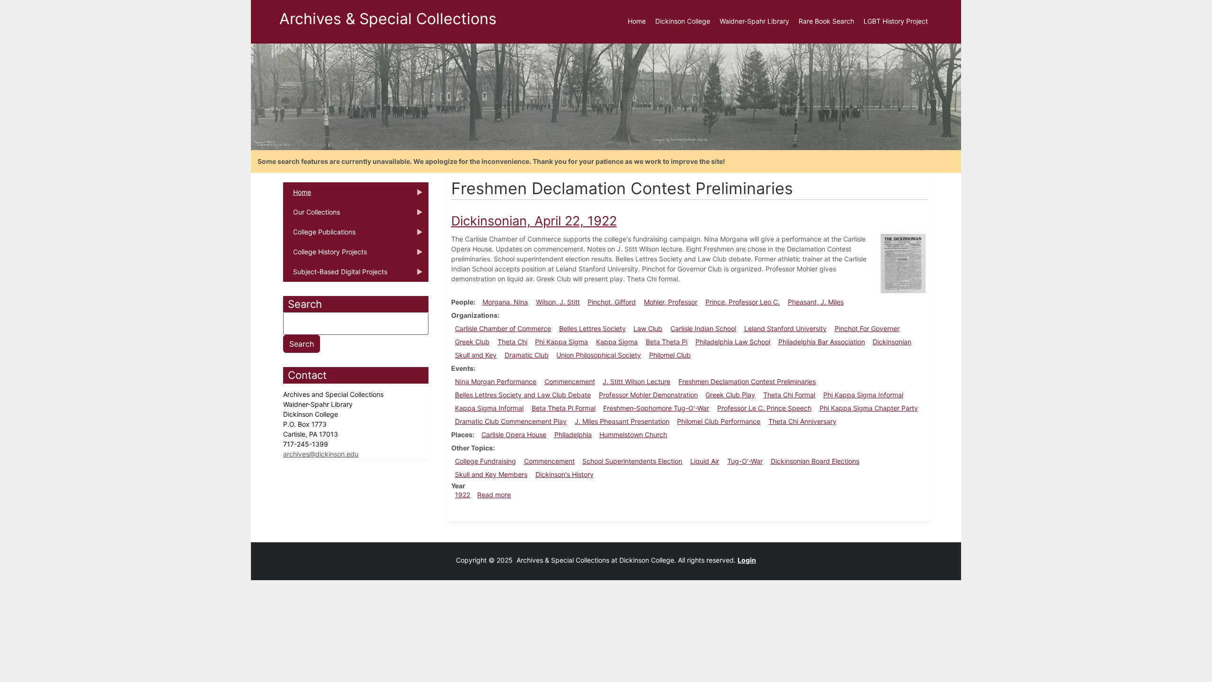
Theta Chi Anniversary (802, 421)
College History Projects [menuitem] (325, 255)
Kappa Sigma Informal (489, 408)
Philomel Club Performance (718, 421)
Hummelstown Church (633, 435)
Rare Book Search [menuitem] (826, 21)
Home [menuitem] (637, 21)
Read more (494, 495)
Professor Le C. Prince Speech (764, 408)
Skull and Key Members (491, 474)
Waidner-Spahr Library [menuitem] (754, 21)
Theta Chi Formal (789, 395)
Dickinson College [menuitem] (682, 21)
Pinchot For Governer (867, 328)
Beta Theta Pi (666, 342)
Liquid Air (704, 461)
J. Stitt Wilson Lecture (636, 381)
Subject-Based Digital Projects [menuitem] (335, 275)
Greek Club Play (730, 395)
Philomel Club (670, 355)
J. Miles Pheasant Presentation (622, 421)
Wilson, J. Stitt (558, 302)
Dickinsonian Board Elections (815, 461)
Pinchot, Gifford (612, 302)
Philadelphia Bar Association (821, 342)
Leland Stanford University (785, 328)
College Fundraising (485, 461)
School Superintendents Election (632, 461)
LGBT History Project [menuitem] (896, 21)
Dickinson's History (564, 474)
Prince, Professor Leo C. (742, 302)
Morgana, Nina (505, 302)
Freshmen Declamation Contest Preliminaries (747, 381)
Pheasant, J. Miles (816, 302)
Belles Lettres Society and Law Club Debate (523, 395)
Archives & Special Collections (388, 18)
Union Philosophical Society (598, 355)
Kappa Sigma (617, 342)
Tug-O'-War (745, 461)
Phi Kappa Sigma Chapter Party (869, 408)
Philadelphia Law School (732, 342)
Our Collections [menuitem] (311, 215)
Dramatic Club (527, 355)
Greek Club (472, 342)
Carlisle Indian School (703, 328)
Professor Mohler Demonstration (648, 395)
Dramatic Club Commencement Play (511, 421)
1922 (462, 495)
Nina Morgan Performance (495, 381)
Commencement (569, 381)
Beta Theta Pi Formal (564, 408)
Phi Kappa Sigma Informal (863, 395)
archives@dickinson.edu (320, 454)
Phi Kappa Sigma (561, 342)
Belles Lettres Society (592, 328)
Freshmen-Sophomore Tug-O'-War (656, 408)
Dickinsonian (892, 342)
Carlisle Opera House (513, 435)
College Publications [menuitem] (319, 235)
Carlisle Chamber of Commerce (503, 328)
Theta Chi (512, 342)
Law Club (647, 328)
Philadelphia (573, 435)
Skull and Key (476, 355)
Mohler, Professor (670, 302)
